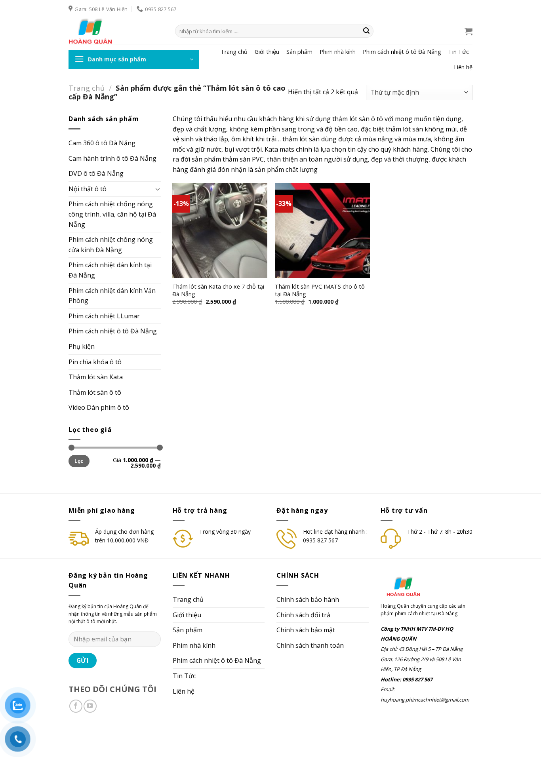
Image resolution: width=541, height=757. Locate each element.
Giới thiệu (267, 51)
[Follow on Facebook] (75, 706)
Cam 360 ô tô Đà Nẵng (102, 143)
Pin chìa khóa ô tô (95, 362)
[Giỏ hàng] (468, 31)
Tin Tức (458, 51)
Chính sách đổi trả (303, 615)
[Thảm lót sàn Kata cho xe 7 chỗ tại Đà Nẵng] (219, 230)
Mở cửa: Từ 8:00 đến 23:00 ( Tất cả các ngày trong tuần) (217, 736)
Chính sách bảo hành (307, 599)
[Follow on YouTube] (90, 706)
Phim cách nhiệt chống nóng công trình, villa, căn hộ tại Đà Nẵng (112, 214)
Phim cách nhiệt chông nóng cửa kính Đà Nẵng (111, 244)
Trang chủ (234, 51)
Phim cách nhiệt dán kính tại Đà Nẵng (110, 270)
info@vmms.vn (125, 736)
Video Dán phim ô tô (99, 407)
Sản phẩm (299, 51)
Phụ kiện (82, 346)
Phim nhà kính (338, 51)
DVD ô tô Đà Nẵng (96, 173)
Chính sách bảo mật (305, 630)
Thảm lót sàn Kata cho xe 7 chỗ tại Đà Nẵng (218, 290)
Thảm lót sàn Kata (96, 377)
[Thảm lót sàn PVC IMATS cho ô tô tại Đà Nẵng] (322, 230)
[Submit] (366, 31)
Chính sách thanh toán (310, 645)
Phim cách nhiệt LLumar (104, 316)
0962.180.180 (85, 736)
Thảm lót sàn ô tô (95, 392)
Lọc (78, 461)
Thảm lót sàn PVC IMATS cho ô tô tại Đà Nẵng (320, 290)
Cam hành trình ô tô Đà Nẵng (112, 158)
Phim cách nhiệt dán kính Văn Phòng (112, 295)
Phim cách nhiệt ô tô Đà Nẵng (402, 51)
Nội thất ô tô (88, 188)
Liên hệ (463, 67)
